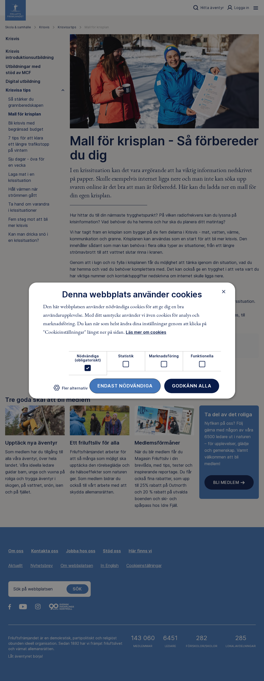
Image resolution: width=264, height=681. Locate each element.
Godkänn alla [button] (191, 385)
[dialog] (132, 340)
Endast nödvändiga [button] (125, 385)
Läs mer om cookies (146, 332)
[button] (71, 390)
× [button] (223, 291)
